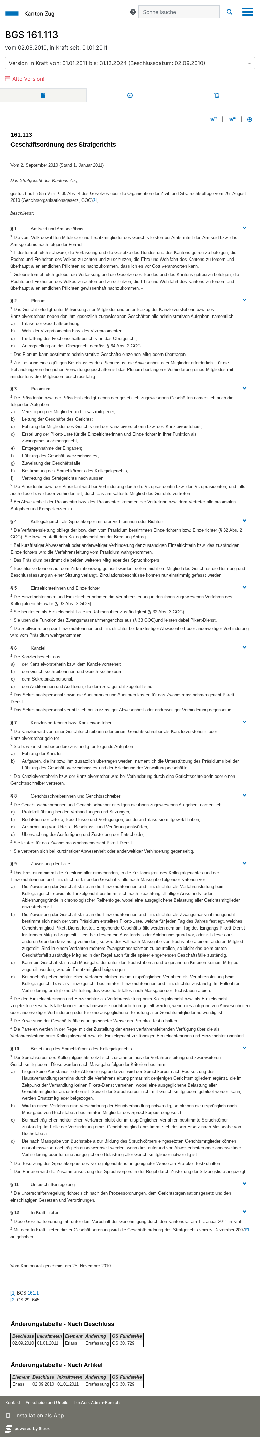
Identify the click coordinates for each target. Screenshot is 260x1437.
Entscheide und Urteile (47, 1402)
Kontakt (12, 1402)
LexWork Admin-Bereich (97, 1402)
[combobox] (130, 63)
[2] (247, 1229)
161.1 (33, 1293)
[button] (133, 12)
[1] (95, 200)
